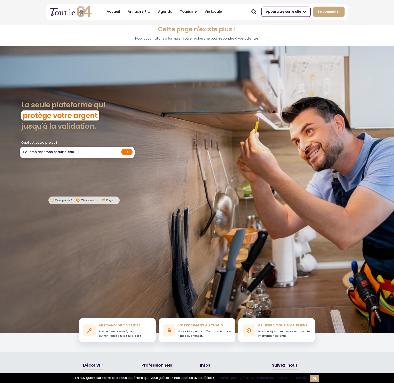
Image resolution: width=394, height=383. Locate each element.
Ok (314, 378)
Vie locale (213, 11)
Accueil (113, 11)
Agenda (165, 11)
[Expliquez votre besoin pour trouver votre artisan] (127, 152)
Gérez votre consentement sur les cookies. (274, 377)
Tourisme (188, 11)
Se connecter (329, 11)
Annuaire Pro (139, 11)
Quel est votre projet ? (39, 142)
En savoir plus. (227, 377)
